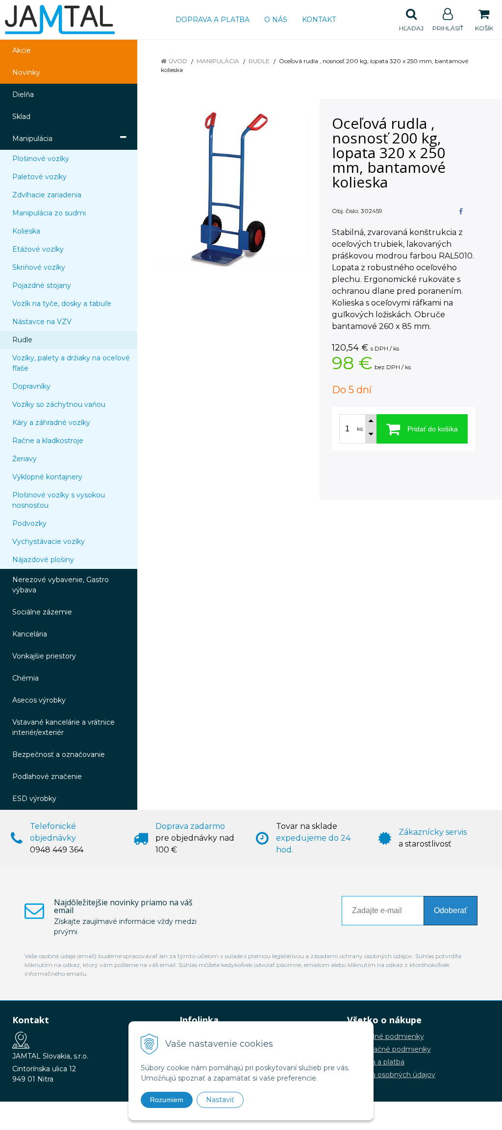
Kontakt (319, 19)
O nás (275, 19)
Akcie (21, 50)
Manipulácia (218, 61)
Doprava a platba (213, 19)
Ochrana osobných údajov (391, 1074)
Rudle (259, 61)
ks (360, 428)
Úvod (178, 61)
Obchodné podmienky (385, 1036)
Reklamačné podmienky (389, 1049)
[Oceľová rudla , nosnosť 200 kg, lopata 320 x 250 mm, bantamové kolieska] (229, 188)
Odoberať (450, 910)
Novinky (26, 72)
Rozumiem (166, 1100)
